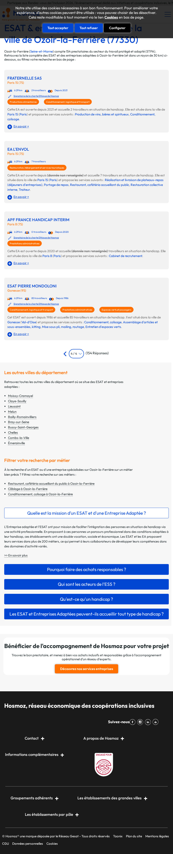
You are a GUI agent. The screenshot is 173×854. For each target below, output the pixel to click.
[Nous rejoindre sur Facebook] (133, 722)
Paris (23, 114)
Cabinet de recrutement (125, 256)
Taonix (118, 836)
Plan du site (134, 836)
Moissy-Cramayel (20, 396)
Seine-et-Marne (41, 51)
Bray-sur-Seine (18, 422)
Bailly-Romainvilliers (22, 417)
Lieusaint (14, 406)
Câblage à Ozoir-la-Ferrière (27, 489)
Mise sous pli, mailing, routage (63, 327)
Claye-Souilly (17, 401)
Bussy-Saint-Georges (23, 427)
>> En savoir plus (16, 555)
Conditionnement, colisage (103, 322)
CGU (5, 844)
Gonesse (13, 322)
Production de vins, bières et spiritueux (102, 114)
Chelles (13, 432)
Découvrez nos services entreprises (86, 669)
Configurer (117, 28)
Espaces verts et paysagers (116, 309)
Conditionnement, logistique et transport (67, 101)
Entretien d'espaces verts (103, 327)
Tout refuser (89, 28)
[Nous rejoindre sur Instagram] (141, 722)
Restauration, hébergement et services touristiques (37, 167)
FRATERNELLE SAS (24, 78)
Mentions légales (157, 836)
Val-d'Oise (29, 322)
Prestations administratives (24, 243)
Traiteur (24, 190)
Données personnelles (27, 844)
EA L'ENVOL (18, 149)
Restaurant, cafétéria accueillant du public (99, 185)
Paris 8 (47, 256)
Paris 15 (12, 114)
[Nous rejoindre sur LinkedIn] (148, 722)
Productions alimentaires (23, 101)
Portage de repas (56, 185)
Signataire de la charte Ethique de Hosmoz (36, 96)
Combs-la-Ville (18, 438)
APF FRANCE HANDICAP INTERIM (38, 220)
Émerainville (16, 443)
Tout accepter (57, 28)
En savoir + (21, 126)
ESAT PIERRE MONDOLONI (32, 286)
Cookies (111, 17)
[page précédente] (66, 353)
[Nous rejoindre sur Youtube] (156, 722)
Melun (12, 412)
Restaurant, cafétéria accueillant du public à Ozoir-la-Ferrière (51, 484)
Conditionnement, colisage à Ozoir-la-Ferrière (40, 494)
